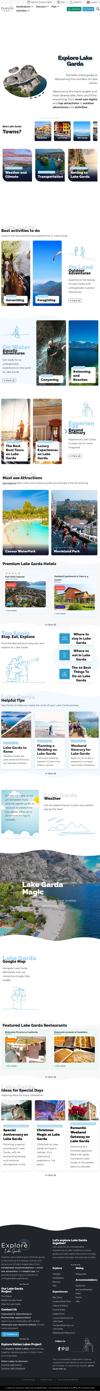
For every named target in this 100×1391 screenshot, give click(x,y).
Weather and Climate (16, 175)
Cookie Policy (46, 1379)
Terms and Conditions (68, 1379)
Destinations (58, 1278)
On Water (47, 376)
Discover (56, 1282)
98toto (97, 1382)
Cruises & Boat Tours (62, 1301)
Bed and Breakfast (84, 1289)
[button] (25, 7)
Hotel (9, 604)
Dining (79, 1268)
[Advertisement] (50, 32)
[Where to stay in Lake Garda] (64, 638)
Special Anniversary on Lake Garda (15, 1134)
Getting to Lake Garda (80, 175)
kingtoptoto (11, 1382)
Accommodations (86, 1279)
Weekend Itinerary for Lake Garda (81, 749)
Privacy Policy (28, 1379)
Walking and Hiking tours (64, 1333)
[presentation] (65, 431)
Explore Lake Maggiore (13, 1368)
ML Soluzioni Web (86, 1388)
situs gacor (88, 1384)
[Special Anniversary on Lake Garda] (16, 1110)
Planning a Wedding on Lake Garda (47, 749)
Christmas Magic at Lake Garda (48, 1134)
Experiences (13, 442)
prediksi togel (96, 1384)
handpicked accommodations (17, 1267)
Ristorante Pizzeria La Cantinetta (21, 1032)
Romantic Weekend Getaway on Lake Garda (80, 1134)
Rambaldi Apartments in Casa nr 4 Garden (71, 578)
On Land (11, 296)
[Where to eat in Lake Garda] (64, 655)
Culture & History (60, 1305)
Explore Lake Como (11, 1365)
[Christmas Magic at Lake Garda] (50, 1110)
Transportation (50, 177)
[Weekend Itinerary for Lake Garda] (84, 725)
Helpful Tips (11, 743)
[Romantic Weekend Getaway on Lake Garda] (83, 1110)
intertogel (81, 1384)
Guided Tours (58, 1314)
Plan (55, 1286)
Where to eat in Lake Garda (81, 655)
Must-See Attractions (13, 547)
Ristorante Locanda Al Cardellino (70, 1032)
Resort (79, 1297)
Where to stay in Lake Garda (81, 638)
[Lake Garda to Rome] (16, 725)
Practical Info (14, 168)
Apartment (60, 607)
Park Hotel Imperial (15, 577)
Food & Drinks (59, 1310)
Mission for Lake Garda (11, 1300)
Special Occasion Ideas (16, 1126)
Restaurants (81, 1274)
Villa (77, 1301)
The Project (6, 1296)
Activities (57, 1274)
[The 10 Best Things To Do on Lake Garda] (64, 674)
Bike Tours (57, 1297)
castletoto (4, 1382)
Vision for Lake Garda (10, 1304)
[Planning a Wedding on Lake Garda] (50, 725)
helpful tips (29, 1271)
